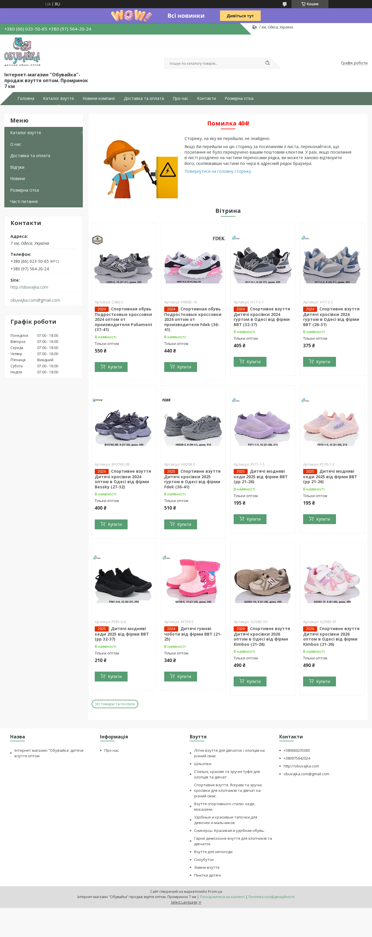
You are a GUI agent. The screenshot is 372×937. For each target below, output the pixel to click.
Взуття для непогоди (213, 851)
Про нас (180, 98)
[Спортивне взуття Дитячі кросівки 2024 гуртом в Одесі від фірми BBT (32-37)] (263, 259)
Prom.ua (215, 891)
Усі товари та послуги (115, 703)
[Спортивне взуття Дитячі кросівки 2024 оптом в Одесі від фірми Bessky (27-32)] (124, 422)
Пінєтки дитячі (207, 875)
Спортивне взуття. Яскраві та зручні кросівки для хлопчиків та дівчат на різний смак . (228, 790)
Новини (17, 178)
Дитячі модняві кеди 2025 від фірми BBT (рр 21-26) (261, 476)
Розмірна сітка (239, 98)
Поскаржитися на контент (222, 896)
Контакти (206, 98)
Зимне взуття (206, 867)
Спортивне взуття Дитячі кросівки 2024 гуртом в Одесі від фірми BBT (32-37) (262, 316)
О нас (15, 144)
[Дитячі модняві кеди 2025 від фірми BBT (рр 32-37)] (124, 579)
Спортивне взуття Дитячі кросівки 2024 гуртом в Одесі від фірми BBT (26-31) (331, 316)
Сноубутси (204, 859)
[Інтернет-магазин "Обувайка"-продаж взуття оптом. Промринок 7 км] (22, 51)
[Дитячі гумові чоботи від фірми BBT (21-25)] (193, 579)
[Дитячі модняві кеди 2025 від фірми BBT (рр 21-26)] (263, 422)
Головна (25, 98)
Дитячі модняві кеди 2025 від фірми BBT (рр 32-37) (122, 634)
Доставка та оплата (144, 98)
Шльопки (202, 763)
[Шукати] (267, 63)
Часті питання (24, 201)
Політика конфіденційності (271, 896)
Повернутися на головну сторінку (218, 171)
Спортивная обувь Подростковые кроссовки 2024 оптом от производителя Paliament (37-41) (123, 319)
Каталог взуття (58, 98)
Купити (115, 367)
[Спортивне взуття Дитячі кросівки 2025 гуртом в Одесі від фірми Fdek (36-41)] (193, 422)
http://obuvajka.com (29, 287)
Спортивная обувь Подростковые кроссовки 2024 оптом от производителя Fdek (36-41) (192, 319)
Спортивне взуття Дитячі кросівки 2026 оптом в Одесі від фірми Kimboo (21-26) (262, 636)
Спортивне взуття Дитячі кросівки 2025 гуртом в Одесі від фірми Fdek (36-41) (192, 479)
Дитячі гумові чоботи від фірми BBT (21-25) (193, 634)
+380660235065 (297, 750)
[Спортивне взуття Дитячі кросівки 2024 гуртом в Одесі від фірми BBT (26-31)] (332, 259)
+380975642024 (297, 758)
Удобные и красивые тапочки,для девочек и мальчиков (225, 819)
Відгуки (17, 167)
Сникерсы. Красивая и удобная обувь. (229, 830)
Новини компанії (99, 98)
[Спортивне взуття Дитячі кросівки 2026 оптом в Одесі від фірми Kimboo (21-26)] (263, 579)
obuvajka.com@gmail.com (35, 300)
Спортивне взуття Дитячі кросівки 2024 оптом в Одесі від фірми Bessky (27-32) (123, 479)
